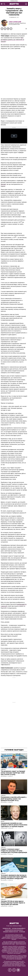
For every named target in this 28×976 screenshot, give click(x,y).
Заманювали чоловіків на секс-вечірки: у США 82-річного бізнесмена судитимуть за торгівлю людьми (14, 824)
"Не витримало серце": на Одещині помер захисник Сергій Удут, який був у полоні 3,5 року (13, 772)
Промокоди (22, 931)
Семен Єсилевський (15, 22)
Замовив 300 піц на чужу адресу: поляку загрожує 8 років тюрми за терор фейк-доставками (13, 902)
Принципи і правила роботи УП (10, 931)
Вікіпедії (3, 184)
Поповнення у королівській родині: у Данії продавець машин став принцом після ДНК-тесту (13, 798)
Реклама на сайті (7, 928)
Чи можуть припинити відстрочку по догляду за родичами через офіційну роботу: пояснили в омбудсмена (14, 876)
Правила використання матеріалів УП (14, 930)
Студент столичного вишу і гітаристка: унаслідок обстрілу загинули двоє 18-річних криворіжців (14, 850)
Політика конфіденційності (18, 928)
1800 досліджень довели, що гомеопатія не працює (12, 39)
